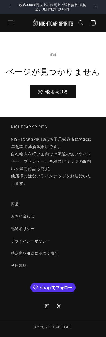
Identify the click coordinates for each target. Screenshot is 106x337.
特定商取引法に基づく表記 (34, 253)
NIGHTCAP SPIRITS (58, 327)
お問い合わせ (23, 216)
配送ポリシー (23, 228)
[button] (11, 23)
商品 (15, 203)
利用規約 (19, 265)
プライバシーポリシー (31, 240)
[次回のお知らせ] (96, 7)
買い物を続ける (53, 91)
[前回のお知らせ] (10, 7)
